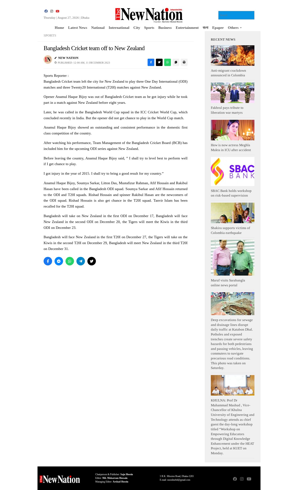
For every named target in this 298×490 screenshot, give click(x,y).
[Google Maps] (256, 479)
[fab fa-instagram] (51, 11)
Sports (50, 35)
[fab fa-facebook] (46, 11)
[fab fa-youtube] (57, 11)
